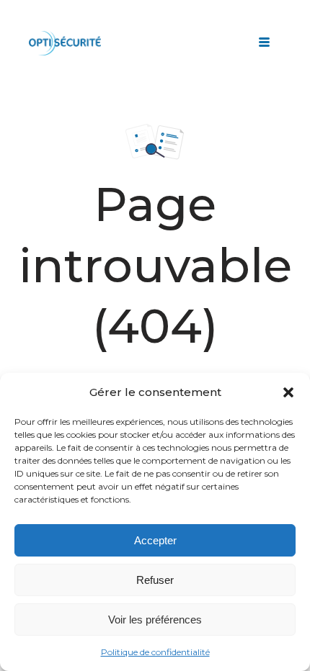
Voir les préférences (155, 619)
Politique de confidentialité (155, 652)
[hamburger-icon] (264, 43)
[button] (288, 392)
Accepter (155, 540)
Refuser (155, 580)
